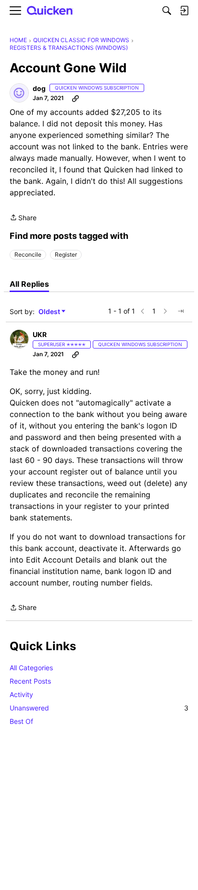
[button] (19, 92)
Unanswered (99, 708)
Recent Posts (30, 681)
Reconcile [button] (27, 254)
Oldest (50, 311)
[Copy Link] (75, 98)
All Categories (31, 668)
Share (23, 218)
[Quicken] (50, 11)
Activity (21, 694)
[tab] (29, 284)
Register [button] (66, 254)
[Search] (166, 10)
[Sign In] (184, 10)
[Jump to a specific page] (180, 311)
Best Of (21, 721)
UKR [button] (40, 334)
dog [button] (39, 88)
